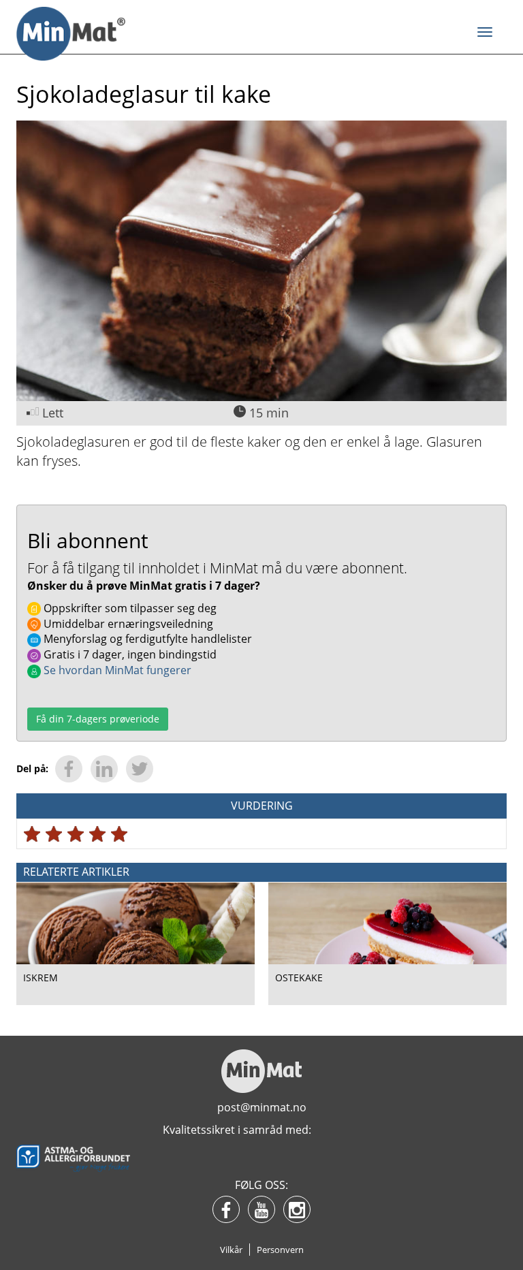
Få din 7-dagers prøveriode (97, 718)
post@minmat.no (261, 1107)
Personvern (280, 1249)
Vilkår (231, 1249)
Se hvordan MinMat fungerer (116, 670)
